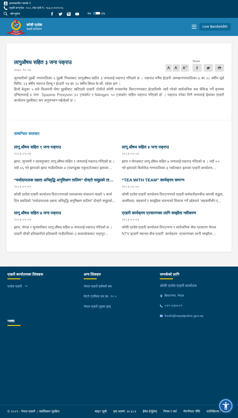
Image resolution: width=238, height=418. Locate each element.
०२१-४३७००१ (173, 305)
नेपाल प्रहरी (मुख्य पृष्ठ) (97, 306)
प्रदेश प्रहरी (14, 286)
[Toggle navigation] (194, 27)
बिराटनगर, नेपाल (174, 295)
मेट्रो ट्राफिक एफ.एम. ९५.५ (100, 296)
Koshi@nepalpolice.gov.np (183, 316)
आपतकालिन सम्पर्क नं (19, 3)
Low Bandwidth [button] (215, 27)
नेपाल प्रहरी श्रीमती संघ (98, 286)
